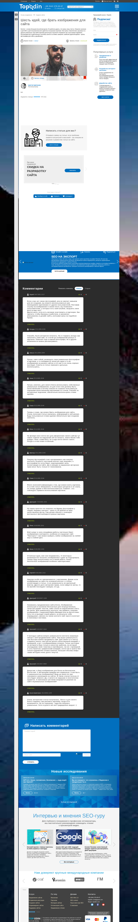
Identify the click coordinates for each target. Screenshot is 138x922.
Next (114, 844)
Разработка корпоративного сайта (59, 106)
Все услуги (105, 97)
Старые (87, 288)
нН (16, 14)
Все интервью (69, 862)
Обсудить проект (100, 240)
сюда (103, 161)
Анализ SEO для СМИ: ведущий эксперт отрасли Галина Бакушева (68, 847)
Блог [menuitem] (41, 1)
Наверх (24, 889)
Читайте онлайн (61, 252)
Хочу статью (54, 145)
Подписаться (101, 40)
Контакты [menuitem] (97, 1)
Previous (23, 844)
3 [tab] (60, 184)
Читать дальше (59, 271)
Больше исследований (69, 802)
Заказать (72, 170)
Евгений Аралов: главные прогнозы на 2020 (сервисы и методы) (40, 847)
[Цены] (117, 6)
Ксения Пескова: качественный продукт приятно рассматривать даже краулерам (96, 848)
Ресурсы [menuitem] (33, 1)
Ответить (30, 324)
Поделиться (111, 252)
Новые (79, 288)
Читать (28, 793)
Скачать (87, 252)
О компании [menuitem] (24, 1)
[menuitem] (114, 1)
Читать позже (39, 78)
